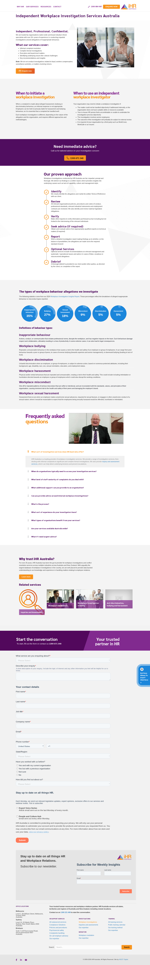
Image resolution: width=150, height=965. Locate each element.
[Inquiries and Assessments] (32, 603)
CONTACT (57, 7)
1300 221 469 (66, 912)
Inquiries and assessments (88, 925)
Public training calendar (116, 925)
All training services (115, 922)
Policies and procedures (58, 927)
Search (51, 947)
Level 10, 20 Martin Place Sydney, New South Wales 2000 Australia (27, 923)
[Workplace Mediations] (60, 599)
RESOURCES (46, 7)
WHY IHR (20, 7)
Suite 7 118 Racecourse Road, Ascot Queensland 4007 (27, 931)
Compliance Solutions (57, 925)
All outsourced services (57, 922)
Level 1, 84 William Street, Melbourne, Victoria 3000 (29, 914)
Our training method (115, 927)
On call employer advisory (58, 936)
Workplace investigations (88, 922)
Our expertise (54, 938)
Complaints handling (56, 933)
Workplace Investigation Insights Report (65, 296)
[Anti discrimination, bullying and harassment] (119, 599)
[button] (75, 452)
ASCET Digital (123, 959)
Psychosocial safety (56, 930)
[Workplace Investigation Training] (89, 599)
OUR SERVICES (32, 7)
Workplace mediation (86, 935)
